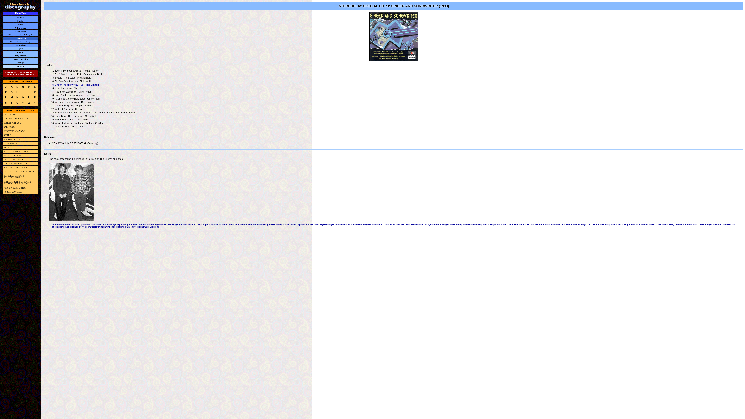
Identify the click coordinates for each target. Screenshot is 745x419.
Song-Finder (20, 56)
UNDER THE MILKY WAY (14, 131)
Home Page (20, 13)
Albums (20, 17)
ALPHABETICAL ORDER (20, 82)
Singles (20, 21)
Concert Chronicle (20, 59)
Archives (20, 66)
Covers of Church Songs (20, 42)
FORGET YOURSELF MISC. (15, 188)
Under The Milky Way (66, 84)
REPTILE (7, 135)
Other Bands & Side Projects (20, 35)
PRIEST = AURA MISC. (13, 156)
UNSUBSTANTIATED (12, 143)
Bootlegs (20, 63)
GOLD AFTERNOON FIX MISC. (16, 151)
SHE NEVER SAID (11, 115)
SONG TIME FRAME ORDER (20, 111)
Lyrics (20, 49)
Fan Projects (20, 45)
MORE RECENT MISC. (13, 192)
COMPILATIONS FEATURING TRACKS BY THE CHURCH (20, 73)
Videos (20, 24)
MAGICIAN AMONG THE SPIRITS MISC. (20, 172)
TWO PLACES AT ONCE (13, 160)
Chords (20, 52)
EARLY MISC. (9, 127)
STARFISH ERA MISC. (12, 139)
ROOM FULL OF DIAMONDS (15, 168)
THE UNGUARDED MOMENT (16, 119)
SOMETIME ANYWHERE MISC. (16, 164)
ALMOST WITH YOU (12, 123)
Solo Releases (20, 31)
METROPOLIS (9, 147)
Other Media (20, 28)
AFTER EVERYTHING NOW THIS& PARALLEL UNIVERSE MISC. (17, 183)
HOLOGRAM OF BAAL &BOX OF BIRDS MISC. (14, 177)
